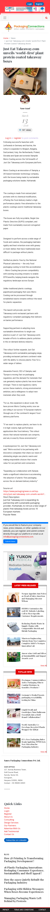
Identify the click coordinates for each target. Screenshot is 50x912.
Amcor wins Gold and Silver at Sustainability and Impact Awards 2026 (34, 656)
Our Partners (10, 825)
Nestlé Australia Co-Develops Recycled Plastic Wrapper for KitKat (33, 727)
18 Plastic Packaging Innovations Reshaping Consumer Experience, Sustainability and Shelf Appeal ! (24, 870)
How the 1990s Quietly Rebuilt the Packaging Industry (24, 881)
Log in (8, 138)
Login (29, 4)
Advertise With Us (12, 828)
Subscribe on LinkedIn (16, 840)
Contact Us (9, 834)
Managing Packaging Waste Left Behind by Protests (22, 899)
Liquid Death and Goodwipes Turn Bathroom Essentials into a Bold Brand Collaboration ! (33, 713)
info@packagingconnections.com (18, 536)
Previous (41, 11)
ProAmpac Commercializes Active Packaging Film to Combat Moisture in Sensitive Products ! (34, 684)
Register (39, 4)
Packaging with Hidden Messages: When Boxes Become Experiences (24, 890)
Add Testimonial (11, 831)
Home (5, 38)
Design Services (11, 822)
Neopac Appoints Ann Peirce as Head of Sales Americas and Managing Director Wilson (34, 597)
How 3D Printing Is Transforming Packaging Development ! (23, 860)
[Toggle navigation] (4, 17)
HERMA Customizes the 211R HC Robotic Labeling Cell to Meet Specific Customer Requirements (33, 612)
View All (44, 665)
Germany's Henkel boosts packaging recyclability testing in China (33, 697)
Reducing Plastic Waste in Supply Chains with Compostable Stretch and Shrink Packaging (33, 627)
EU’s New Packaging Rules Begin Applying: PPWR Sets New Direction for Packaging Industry (34, 743)
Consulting (9, 819)
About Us (8, 816)
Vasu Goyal (25, 108)
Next (44, 11)
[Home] (25, 26)
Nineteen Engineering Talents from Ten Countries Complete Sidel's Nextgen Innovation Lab (34, 642)
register (17, 138)
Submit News (10, 541)
